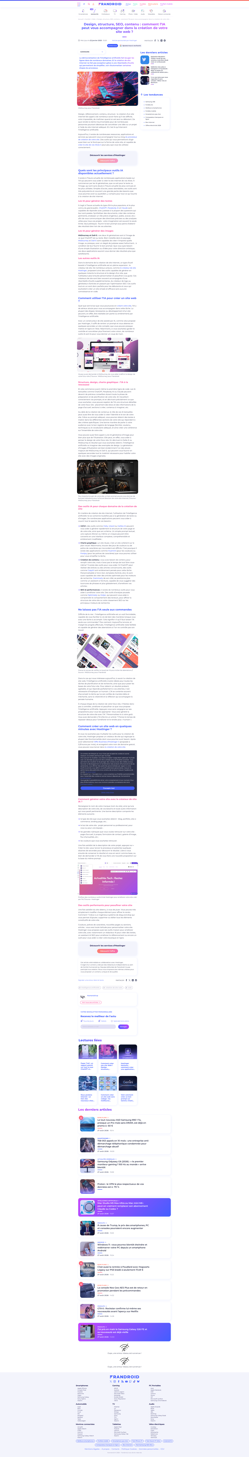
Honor (153, 1395)
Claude (124, 208)
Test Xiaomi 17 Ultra (153, 1441)
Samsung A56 (150, 102)
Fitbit (79, 1430)
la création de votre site (115, 747)
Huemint (112, 551)
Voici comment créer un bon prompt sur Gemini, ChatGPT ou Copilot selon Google (128, 1098)
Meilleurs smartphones (154, 108)
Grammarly (98, 578)
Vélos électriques (156, 1424)
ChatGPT (103, 208)
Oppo (79, 1395)
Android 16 (168, 1441)
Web (93, 19)
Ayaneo (116, 1390)
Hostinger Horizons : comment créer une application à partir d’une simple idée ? (127, 1066)
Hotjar (103, 595)
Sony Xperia (82, 1399)
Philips (116, 1412)
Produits (101, 1223)
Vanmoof (154, 1437)
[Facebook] (118, 1381)
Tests (135, 4)
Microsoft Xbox (119, 1393)
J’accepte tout (109, 788)
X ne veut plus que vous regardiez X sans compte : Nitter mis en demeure (159, 79)
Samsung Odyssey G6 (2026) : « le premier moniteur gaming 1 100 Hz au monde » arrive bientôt (121, 1164)
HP (152, 1397)
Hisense (116, 1407)
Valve (116, 1400)
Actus (128, 4)
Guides (143, 4)
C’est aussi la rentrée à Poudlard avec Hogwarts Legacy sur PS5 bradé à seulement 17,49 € (123, 1268)
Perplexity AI (113, 208)
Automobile (81, 1404)
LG (115, 1408)
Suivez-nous (112, 46)
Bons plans (153, 4)
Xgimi (116, 1419)
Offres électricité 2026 (153, 125)
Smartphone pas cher (153, 114)
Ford (79, 1412)
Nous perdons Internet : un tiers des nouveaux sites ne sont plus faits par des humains (87, 1098)
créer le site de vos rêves (89, 145)
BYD (79, 1408)
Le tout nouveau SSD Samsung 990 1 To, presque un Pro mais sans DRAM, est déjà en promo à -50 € (121, 1123)
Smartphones (82, 1386)
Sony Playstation (120, 1399)
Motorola (81, 1393)
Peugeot (80, 1415)
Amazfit (80, 1427)
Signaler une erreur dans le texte (91, 980)
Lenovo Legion (119, 1392)
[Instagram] (114, 1381)
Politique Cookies (129, 1449)
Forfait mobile (166, 4)
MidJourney (83, 241)
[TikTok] (134, 1381)
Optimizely (92, 595)
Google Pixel (82, 1390)
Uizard (111, 526)
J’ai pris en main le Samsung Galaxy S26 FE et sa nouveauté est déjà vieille (122, 1331)
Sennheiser (154, 1417)
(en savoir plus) (90, 772)
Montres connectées (85, 1424)
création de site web (114, 988)
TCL (115, 1417)
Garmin (80, 1432)
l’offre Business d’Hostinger (105, 742)
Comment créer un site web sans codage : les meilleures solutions (108, 1098)
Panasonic (117, 1410)
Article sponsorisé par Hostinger (124, 40)
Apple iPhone (82, 1388)
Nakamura (154, 1434)
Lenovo (153, 1393)
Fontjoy (83, 553)
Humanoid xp (92, 996)
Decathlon (154, 1429)
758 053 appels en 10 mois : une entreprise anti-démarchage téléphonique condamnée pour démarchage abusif (123, 1143)
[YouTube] (126, 1381)
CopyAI (91, 570)
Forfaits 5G (149, 105)
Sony (115, 1415)
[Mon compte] (93, 4)
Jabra (152, 1410)
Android (101, 1242)
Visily (105, 526)
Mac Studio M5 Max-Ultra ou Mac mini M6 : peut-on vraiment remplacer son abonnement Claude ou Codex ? (122, 1206)
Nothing (153, 1414)
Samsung (117, 1414)
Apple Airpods (155, 1407)
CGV (162, 1449)
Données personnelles (148, 1449)
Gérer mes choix (107, 792)
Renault (80, 1417)
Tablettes (116, 1424)
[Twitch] (130, 1381)
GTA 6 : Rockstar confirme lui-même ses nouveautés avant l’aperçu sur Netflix (119, 1310)
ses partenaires (86, 778)
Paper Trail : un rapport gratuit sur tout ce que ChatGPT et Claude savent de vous (87, 1066)
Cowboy (153, 1427)
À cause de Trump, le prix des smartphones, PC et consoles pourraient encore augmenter (123, 1227)
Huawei (80, 1392)
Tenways (153, 1436)
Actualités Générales (106, 1159)
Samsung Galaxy (83, 1397)
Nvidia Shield (118, 1397)
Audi (79, 1407)
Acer (152, 1388)
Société (87, 19)
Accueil (80, 19)
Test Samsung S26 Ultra (144, 1445)
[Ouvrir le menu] (79, 4)
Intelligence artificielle (90, 988)
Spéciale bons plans (121, 1021)
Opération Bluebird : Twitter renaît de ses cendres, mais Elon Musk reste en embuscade (159, 59)
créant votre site (124, 306)
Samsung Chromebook (159, 1400)
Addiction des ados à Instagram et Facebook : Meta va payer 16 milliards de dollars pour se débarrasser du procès (159, 71)
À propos (105, 1449)
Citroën (80, 1410)
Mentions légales (92, 1449)
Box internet (150, 122)
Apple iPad (117, 1427)
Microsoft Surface (157, 1399)
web (130, 988)
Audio (151, 1404)
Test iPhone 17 (137, 1441)
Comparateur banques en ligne (107, 1445)
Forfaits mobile (151, 111)
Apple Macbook (156, 1390)
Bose (152, 1408)
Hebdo (103, 1021)
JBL (152, 1412)
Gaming (116, 1386)
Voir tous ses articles (90, 1002)
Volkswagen (82, 1421)
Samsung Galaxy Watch (86, 1436)
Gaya (152, 1430)
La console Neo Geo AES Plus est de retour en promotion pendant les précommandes (122, 1289)
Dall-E (94, 241)
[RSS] (122, 1381)
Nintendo (117, 1395)
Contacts (115, 1449)
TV (113, 1404)
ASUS (116, 1388)
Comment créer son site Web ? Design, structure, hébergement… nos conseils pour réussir (107, 1066)
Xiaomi (80, 1400)
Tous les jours (88, 1021)
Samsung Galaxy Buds (158, 1415)
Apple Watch (82, 1429)
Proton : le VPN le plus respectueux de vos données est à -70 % (120, 1185)
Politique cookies (86, 784)
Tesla (79, 1419)
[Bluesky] (138, 1381)
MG (79, 1414)
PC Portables (155, 1386)
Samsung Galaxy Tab (121, 1434)
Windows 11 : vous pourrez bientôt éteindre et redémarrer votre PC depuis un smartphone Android (122, 1247)
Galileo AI (122, 526)
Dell (152, 1392)
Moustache (154, 1432)
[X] (110, 1381)
